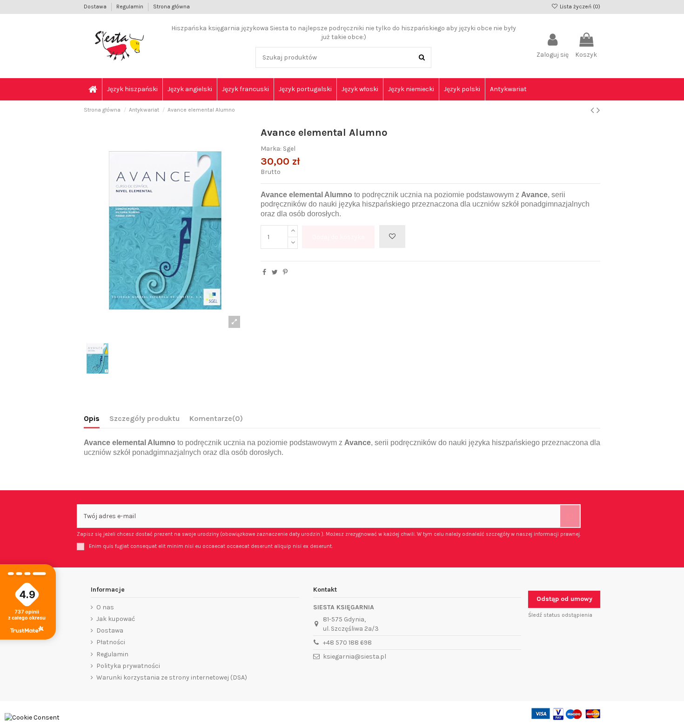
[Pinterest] (285, 272)
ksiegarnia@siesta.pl (354, 656)
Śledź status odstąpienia (560, 615)
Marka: (271, 149)
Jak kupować (115, 619)
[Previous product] (593, 110)
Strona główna (171, 6)
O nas (105, 607)
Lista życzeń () (579, 6)
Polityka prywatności (128, 666)
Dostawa (96, 6)
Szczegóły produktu (144, 418)
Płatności (110, 642)
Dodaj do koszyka (338, 237)
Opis (92, 418)
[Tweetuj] (275, 272)
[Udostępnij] (264, 272)
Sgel (289, 149)
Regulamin (130, 6)
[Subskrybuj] (570, 516)
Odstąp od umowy (564, 599)
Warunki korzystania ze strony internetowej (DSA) (171, 677)
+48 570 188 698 (347, 643)
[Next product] (598, 110)
